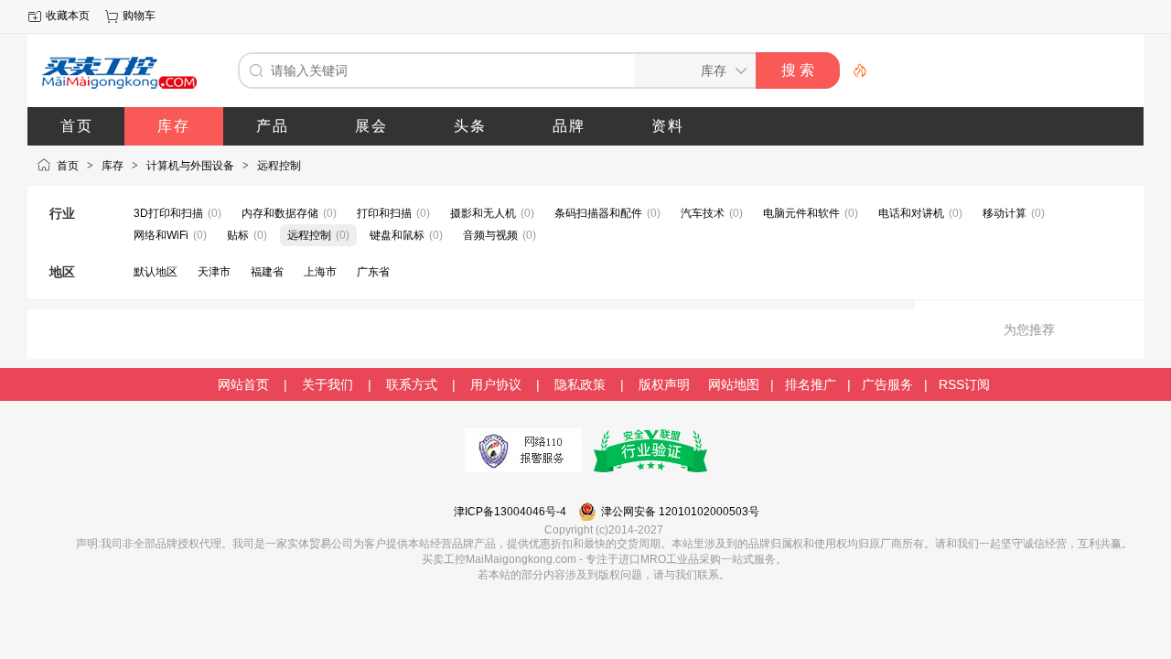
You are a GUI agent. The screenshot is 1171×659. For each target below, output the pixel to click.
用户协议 (495, 384)
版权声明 (664, 384)
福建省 (267, 271)
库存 (113, 165)
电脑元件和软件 (801, 213)
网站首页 (243, 384)
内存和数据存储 (280, 213)
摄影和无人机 (483, 213)
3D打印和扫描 (168, 213)
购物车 (139, 15)
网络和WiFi (161, 235)
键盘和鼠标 (397, 235)
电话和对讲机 (911, 213)
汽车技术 (703, 213)
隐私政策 (580, 384)
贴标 (238, 235)
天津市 (214, 271)
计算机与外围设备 (190, 165)
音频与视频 (490, 235)
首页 (68, 165)
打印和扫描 (384, 213)
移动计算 (1004, 213)
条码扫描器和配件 (598, 213)
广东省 (373, 271)
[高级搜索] (853, 70)
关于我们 (327, 384)
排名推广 (810, 384)
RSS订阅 (964, 384)
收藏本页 (68, 15)
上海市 (320, 271)
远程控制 (279, 165)
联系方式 (411, 384)
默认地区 (155, 271)
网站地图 (733, 384)
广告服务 (887, 384)
